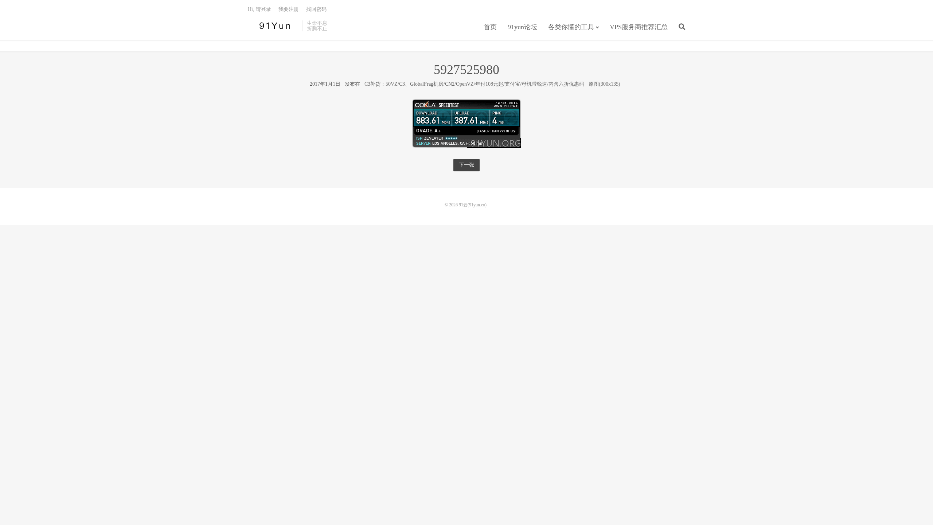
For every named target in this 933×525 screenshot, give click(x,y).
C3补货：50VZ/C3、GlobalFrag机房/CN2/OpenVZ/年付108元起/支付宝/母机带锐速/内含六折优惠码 (474, 84)
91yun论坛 (522, 27)
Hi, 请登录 (259, 9)
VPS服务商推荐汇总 (639, 27)
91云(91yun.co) (273, 26)
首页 (490, 27)
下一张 (466, 165)
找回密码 (316, 9)
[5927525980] (466, 123)
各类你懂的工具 (571, 27)
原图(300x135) (604, 84)
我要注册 (288, 9)
